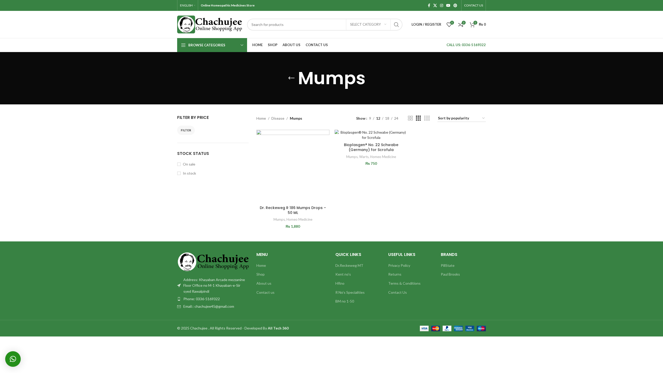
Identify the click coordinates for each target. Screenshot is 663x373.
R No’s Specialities (350, 292)
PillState (448, 265)
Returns (394, 274)
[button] (13, 359)
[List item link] (213, 299)
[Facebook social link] (429, 5)
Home (261, 118)
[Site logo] (209, 24)
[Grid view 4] (427, 118)
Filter (186, 130)
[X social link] (435, 5)
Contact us (265, 292)
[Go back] (291, 78)
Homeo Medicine (299, 219)
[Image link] (213, 261)
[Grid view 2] (410, 118)
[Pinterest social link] (455, 5)
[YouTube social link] (448, 5)
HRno (339, 283)
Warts (364, 157)
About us (263, 283)
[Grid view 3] (418, 118)
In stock (189, 173)
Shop (260, 274)
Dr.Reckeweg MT (349, 265)
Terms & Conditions (404, 283)
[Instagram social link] (441, 5)
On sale (189, 164)
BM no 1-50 (344, 301)
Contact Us (397, 292)
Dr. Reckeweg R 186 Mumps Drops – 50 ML (293, 210)
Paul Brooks (450, 274)
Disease (277, 118)
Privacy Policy (399, 265)
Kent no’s (343, 274)
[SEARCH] (396, 25)
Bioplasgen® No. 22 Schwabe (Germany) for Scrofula (371, 147)
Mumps (279, 219)
